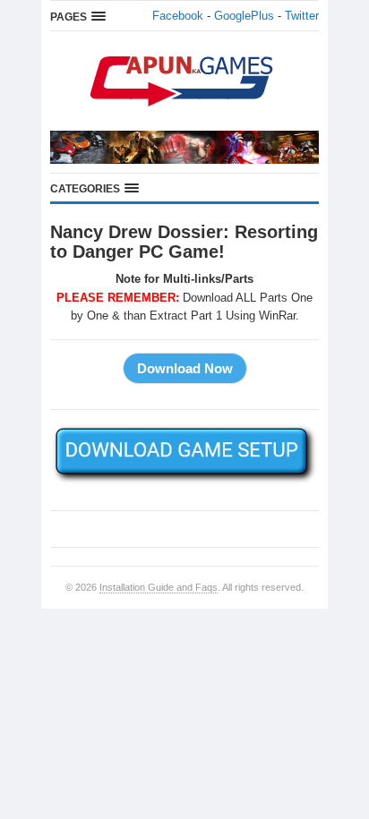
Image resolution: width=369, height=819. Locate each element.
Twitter (302, 15)
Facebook (177, 15)
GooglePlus (244, 15)
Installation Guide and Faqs (158, 587)
